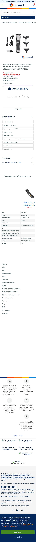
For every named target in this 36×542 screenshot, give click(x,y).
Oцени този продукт (8, 73)
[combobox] (18, 12)
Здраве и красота (12, 22)
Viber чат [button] (27, 496)
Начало (3, 22)
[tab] (18, 117)
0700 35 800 (9, 487)
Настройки (18, 537)
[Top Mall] (16, 5)
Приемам (17, 532)
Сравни (25, 96)
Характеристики (8, 117)
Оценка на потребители (11, 162)
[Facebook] (13, 510)
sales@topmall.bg (13, 496)
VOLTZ (13, 80)
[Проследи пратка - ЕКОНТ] (9, 442)
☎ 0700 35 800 (18, 88)
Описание (6, 158)
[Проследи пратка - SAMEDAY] (26, 454)
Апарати (21, 22)
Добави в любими (14, 96)
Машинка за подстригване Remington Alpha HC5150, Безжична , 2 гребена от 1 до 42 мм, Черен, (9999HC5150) (29, 204)
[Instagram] (17, 510)
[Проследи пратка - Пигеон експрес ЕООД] (9, 449)
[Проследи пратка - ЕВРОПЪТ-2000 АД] (26, 449)
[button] (17, 60)
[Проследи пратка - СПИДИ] (26, 442)
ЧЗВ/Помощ (18, 109)
